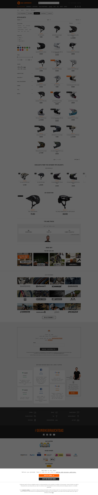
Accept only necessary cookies (49, 479)
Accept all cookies (48, 475)
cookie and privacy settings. (66, 472)
